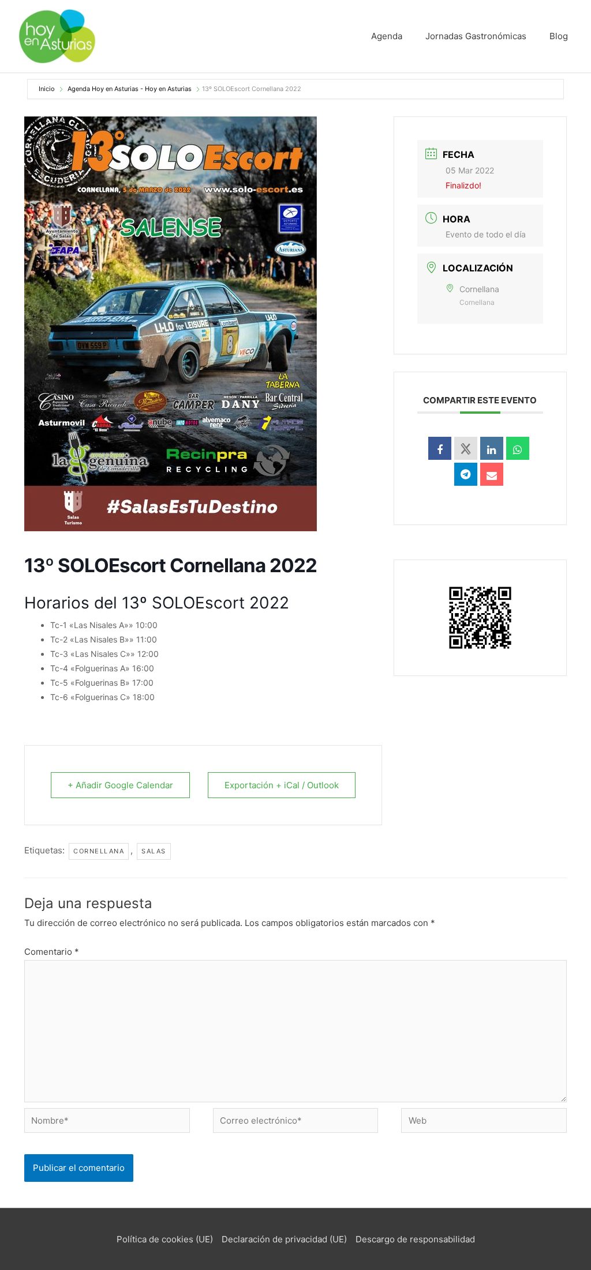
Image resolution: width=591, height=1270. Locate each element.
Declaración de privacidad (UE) (284, 1239)
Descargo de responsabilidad (415, 1239)
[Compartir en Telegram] (465, 474)
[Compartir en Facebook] (439, 448)
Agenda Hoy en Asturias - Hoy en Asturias (130, 89)
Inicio (48, 89)
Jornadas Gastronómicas (475, 36)
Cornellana (98, 851)
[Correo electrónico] (491, 474)
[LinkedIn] (491, 448)
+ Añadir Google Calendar (120, 785)
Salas (153, 851)
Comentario (51, 951)
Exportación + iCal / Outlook (282, 785)
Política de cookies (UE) (165, 1239)
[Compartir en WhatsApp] (517, 448)
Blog (558, 36)
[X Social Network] (465, 448)
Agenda (386, 36)
